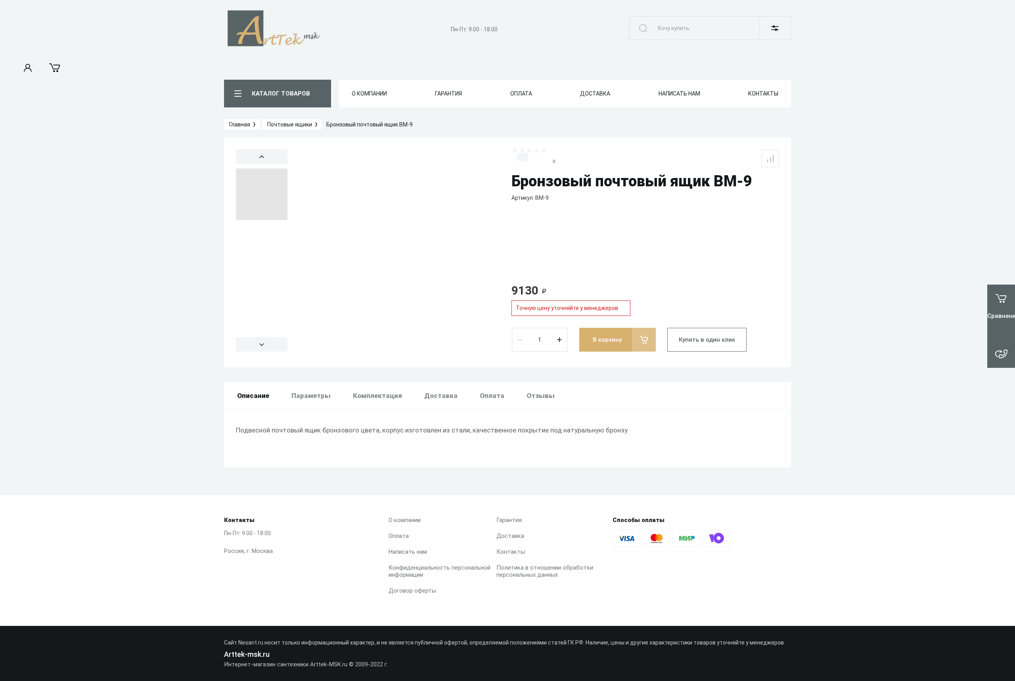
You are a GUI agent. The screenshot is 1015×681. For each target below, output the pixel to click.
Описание (253, 396)
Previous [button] (261, 156)
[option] (396, 250)
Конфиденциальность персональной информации (439, 571)
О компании (405, 520)
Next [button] (261, 344)
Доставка (510, 535)
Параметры (311, 396)
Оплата (399, 535)
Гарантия (509, 520)
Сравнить (770, 158)
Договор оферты (412, 590)
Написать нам (408, 551)
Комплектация (377, 396)
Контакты (510, 551)
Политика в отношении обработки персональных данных (544, 571)
